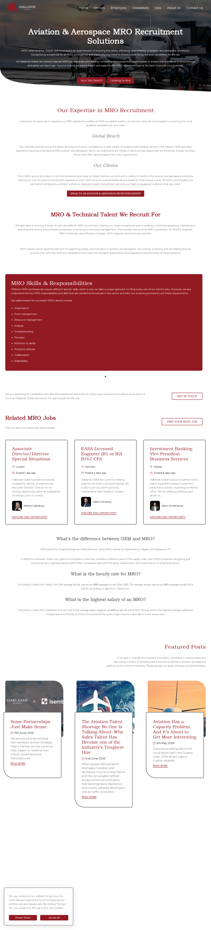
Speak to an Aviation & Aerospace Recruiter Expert (105, 193)
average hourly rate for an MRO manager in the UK (163, 584)
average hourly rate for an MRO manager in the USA (92, 584)
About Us (174, 8)
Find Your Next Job (182, 421)
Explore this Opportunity (29, 517)
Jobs (158, 8)
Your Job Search (91, 80)
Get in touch (128, 394)
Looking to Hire (120, 80)
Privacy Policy (23, 917)
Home (83, 8)
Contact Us (195, 8)
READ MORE (18, 763)
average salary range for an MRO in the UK (103, 610)
